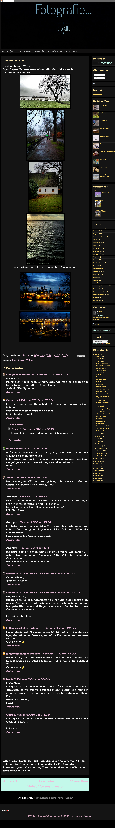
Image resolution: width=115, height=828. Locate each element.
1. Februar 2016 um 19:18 (30, 477)
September (101, 448)
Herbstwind (104, 202)
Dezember (100, 455)
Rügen (95, 280)
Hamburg (18, 359)
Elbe (94, 245)
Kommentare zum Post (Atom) (53, 797)
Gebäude (96, 251)
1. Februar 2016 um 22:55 (58, 628)
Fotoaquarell (99, 200)
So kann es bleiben (102, 428)
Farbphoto (98, 191)
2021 (97, 468)
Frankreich (96, 248)
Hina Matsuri (104, 120)
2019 (97, 463)
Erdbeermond (104, 128)
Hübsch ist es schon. (103, 402)
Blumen (95, 239)
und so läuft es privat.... (105, 160)
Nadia (9, 679)
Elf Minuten (104, 105)
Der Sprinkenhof (102, 391)
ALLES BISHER (98, 228)
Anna (10, 477)
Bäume (95, 231)
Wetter (29, 359)
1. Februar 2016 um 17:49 (37, 429)
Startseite (46, 781)
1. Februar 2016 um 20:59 (62, 592)
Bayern (95, 234)
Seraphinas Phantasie (20, 374)
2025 (97, 478)
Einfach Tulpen (101, 386)
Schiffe (95, 283)
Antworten (13, 392)
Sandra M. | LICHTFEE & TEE (24, 573)
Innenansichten (101, 377)
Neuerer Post (13, 781)
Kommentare (99, 78)
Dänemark (96, 242)
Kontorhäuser (104, 144)
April (98, 436)
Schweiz (96, 289)
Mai (98, 438)
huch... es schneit (102, 394)
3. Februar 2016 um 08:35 (31, 714)
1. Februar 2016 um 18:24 (31, 448)
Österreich (96, 274)
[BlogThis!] (79, 356)
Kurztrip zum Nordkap (107, 151)
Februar (99, 361)
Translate (108, 343)
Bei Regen (103, 113)
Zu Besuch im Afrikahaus (101, 371)
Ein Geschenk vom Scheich (102, 396)
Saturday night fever (103, 409)
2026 (97, 480)
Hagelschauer (101, 418)
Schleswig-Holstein (99, 286)
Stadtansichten (98, 294)
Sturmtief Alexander (103, 365)
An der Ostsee (101, 379)
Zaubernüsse (100, 411)
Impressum (97, 94)
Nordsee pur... (104, 136)
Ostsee (95, 277)
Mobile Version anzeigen (45, 786)
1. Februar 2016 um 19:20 (34, 496)
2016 (97, 356)
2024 (97, 476)
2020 (97, 466)
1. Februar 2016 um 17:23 (51, 374)
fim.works (12, 400)
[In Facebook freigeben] (82, 356)
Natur (95, 265)
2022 (97, 471)
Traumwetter (100, 400)
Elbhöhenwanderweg (103, 389)
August (99, 446)
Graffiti (103, 211)
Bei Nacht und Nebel (103, 426)
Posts (97, 75)
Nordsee (96, 271)
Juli (98, 443)
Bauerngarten (101, 421)
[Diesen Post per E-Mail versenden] (78, 356)
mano (9, 448)
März (99, 434)
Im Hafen (99, 381)
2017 (97, 458)
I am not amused (102, 363)
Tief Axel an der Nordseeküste (105, 175)
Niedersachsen (98, 268)
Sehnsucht (100, 423)
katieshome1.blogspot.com (23, 628)
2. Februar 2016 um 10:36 (32, 679)
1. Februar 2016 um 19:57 (34, 522)
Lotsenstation (101, 431)
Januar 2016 (101, 368)
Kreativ (95, 260)
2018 (97, 461)
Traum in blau (105, 192)
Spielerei (99, 374)
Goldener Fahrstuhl (103, 414)
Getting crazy (101, 416)
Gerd (9, 714)
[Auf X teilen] (81, 356)
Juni (98, 441)
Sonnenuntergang (99, 291)
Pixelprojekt (99, 210)
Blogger (88, 816)
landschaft (97, 263)
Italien (95, 257)
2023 (97, 473)
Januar (99, 358)
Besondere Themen (99, 237)
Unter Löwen (104, 167)
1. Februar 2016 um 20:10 (61, 573)
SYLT (95, 297)
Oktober (100, 451)
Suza (14, 429)
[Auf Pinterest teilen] (84, 356)
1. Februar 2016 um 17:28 (36, 400)
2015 (97, 354)
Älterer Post (78, 781)
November (100, 453)
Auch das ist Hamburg (100, 405)
